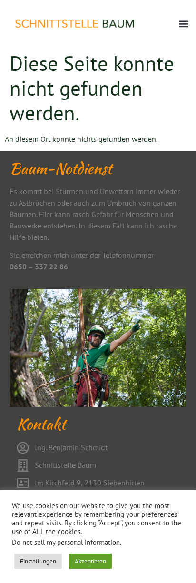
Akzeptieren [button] (90, 561)
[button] (183, 24)
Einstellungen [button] (38, 561)
